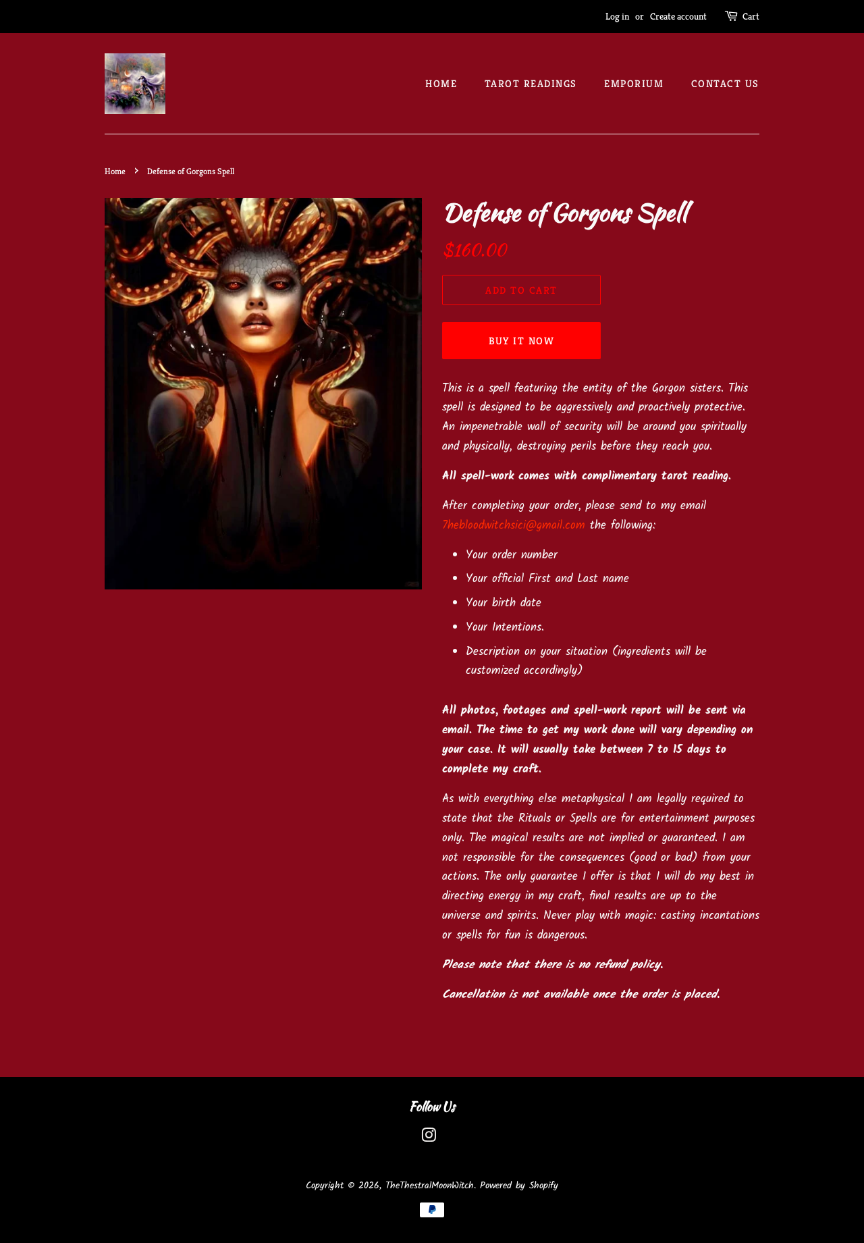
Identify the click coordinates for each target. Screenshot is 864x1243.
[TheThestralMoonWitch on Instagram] (428, 1138)
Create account (678, 16)
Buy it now (522, 340)
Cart (750, 16)
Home (441, 83)
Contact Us (725, 83)
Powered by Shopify (519, 1186)
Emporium (634, 83)
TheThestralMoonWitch (429, 1186)
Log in (617, 16)
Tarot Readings (531, 83)
